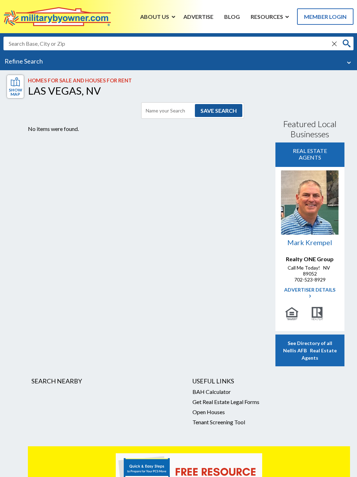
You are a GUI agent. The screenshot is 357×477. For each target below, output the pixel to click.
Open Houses (208, 412)
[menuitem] (154, 16)
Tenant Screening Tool (218, 422)
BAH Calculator (211, 391)
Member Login (325, 16)
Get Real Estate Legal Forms (225, 401)
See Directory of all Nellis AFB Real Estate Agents (310, 350)
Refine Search (24, 61)
